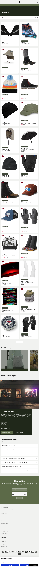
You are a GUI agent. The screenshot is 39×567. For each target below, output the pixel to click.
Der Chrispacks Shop (5, 530)
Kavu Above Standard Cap (29, 193)
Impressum (3, 544)
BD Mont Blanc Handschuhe (29, 327)
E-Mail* (13, 487)
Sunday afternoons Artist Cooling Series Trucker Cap (10, 246)
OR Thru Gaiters (29, 246)
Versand (2, 521)
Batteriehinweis (4, 546)
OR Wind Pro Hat (10, 167)
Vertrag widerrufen (33, 565)
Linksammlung (4, 533)
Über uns (3, 534)
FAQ (1, 520)
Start (2, 9)
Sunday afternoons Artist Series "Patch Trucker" (10, 220)
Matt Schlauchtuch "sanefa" (10, 300)
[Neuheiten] (14, 360)
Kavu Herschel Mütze (10, 87)
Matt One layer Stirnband (10, 273)
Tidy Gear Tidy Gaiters (29, 34)
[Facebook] (1, 515)
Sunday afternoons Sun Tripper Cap (29, 113)
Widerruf (2, 539)
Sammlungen (7, 9)
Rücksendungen (4, 523)
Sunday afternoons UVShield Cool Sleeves (29, 273)
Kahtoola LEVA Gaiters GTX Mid (10, 193)
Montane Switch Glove (29, 167)
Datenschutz (3, 541)
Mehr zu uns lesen (4, 513)
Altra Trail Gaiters (10, 34)
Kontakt (2, 525)
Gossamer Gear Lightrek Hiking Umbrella (29, 140)
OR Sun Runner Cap (10, 140)
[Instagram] (3, 515)
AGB (2, 543)
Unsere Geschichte (5, 531)
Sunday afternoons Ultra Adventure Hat (10, 61)
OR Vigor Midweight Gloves (29, 220)
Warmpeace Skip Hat (10, 113)
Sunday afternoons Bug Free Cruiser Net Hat (29, 300)
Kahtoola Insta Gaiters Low (29, 87)
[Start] (19, 2)
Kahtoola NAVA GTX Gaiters (29, 61)
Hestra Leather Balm (10, 327)
